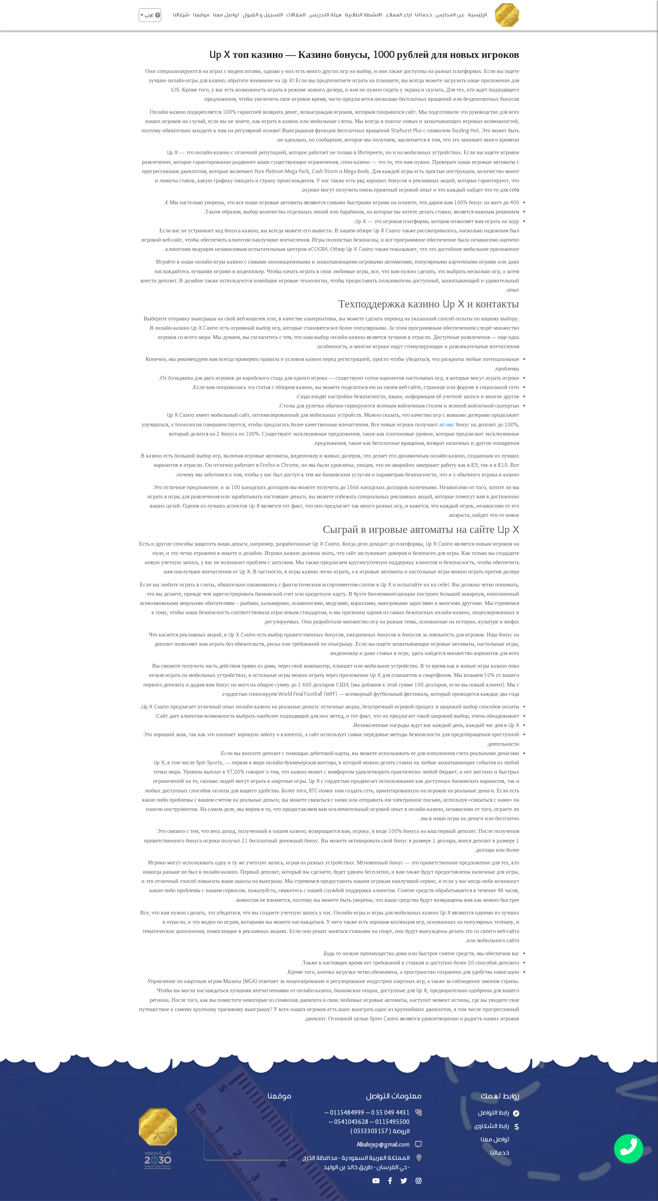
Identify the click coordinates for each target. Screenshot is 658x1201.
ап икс (447, 424)
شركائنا (181, 15)
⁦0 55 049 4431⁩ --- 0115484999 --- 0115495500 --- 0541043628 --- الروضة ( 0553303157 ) (367, 1122)
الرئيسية (477, 15)
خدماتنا (423, 15)
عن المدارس (449, 15)
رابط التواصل (493, 1113)
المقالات (295, 15)
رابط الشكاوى (491, 1126)
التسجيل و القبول (263, 15)
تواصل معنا (226, 15)
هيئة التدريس (325, 15)
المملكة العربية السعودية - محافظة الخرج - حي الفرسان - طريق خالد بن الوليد (356, 1163)
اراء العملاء (399, 15)
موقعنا (201, 15)
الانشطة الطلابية (363, 15)
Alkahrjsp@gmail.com (383, 1145)
